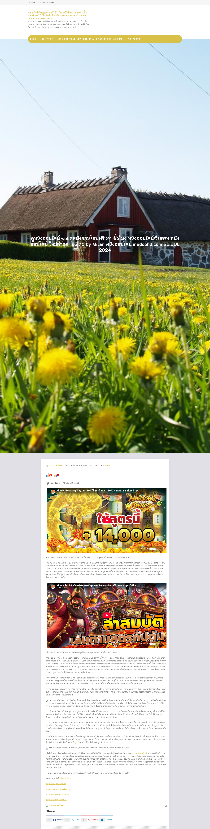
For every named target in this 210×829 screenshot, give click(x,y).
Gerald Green (57, 465)
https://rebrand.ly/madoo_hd (58, 789)
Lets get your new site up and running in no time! (90, 39)
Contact (47, 39)
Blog (33, 39)
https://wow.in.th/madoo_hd (58, 794)
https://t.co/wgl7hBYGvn (56, 800)
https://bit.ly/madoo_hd (56, 784)
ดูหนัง (107, 465)
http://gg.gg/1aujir (56, 805)
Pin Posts (134, 39)
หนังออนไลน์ (141, 753)
